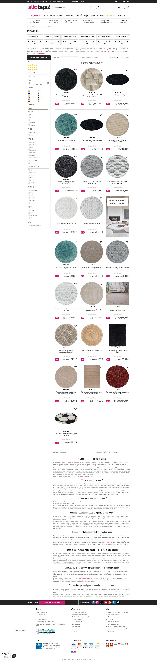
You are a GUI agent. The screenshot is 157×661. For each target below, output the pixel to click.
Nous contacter (41, 614)
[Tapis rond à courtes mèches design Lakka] (91, 166)
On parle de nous (41, 617)
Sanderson (33, 150)
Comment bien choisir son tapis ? (117, 626)
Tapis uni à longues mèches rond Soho (91, 141)
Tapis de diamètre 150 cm (69, 42)
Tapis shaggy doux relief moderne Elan (117, 351)
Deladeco (32, 155)
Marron (41, 95)
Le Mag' (123, 1)
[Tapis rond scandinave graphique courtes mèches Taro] (91, 293)
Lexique (74, 631)
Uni (31, 218)
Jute (31, 117)
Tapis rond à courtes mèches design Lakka (92, 182)
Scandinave (33, 200)
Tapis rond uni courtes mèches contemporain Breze (91, 268)
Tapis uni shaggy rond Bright (117, 95)
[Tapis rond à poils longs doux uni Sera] (66, 251)
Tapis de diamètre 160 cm (87, 42)
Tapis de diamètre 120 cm (122, 37)
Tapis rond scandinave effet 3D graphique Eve (92, 95)
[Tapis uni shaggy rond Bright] (117, 79)
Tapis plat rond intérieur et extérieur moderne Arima (117, 392)
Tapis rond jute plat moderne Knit (91, 350)
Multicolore (32, 97)
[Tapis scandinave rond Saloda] (66, 207)
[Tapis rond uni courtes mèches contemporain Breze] (91, 251)
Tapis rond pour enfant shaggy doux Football (66, 434)
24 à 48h (32, 76)
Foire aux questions (113, 621)
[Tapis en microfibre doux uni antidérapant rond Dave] (117, 293)
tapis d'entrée (40, 53)
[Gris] (38, 93)
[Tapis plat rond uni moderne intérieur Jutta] (117, 124)
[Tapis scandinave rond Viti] (91, 207)
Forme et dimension (43, 27)
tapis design (114, 491)
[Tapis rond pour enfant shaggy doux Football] (66, 418)
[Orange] (29, 99)
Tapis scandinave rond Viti (91, 223)
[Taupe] (29, 101)
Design (32, 193)
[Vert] (38, 101)
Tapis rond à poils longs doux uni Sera (66, 268)
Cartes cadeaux (76, 629)
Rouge (41, 99)
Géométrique (33, 215)
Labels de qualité (77, 619)
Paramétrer (21, 658)
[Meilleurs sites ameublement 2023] (52, 631)
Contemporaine (34, 190)
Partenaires (111, 631)
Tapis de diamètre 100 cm (87, 37)
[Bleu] (29, 93)
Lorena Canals (34, 160)
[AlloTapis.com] (39, 7)
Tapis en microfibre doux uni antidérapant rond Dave (117, 309)
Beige (31, 91)
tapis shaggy (58, 553)
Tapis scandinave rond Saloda (66, 223)
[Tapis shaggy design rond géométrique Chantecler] (66, 335)
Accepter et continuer (40, 658)
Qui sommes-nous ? (42, 612)
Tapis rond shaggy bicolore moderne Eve (66, 182)
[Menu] (9, 652)
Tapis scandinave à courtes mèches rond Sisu (66, 309)
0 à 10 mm (33, 172)
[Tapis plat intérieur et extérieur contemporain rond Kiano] (66, 376)
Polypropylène (33, 125)
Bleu (31, 93)
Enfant (31, 195)
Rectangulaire (33, 132)
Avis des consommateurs (79, 614)
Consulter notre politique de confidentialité (25, 647)
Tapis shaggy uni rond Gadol (66, 140)
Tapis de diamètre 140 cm (52, 42)
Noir (41, 97)
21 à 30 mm (33, 177)
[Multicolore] (29, 97)
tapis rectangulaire (67, 462)
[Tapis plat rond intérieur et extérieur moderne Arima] (117, 376)
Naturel (32, 198)
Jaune (31, 95)
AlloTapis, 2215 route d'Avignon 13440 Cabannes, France (50, 624)
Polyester (32, 122)
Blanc (41, 91)
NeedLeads (91, 659)
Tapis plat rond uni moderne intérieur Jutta (117, 141)
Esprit (31, 147)
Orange (32, 99)
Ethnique (32, 210)
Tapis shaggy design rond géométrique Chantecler (66, 351)
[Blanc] (38, 91)
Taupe (31, 101)
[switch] (6, 657)
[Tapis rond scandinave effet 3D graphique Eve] (91, 79)
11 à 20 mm (33, 175)
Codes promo (76, 624)
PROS (128, 1)
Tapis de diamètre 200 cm (104, 42)
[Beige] (29, 91)
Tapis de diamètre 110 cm (104, 37)
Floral (31, 213)
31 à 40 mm (33, 180)
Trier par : (56, 57)
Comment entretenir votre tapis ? (117, 629)
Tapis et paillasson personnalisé (81, 617)
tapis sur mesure (106, 48)
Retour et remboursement (79, 612)
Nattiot (31, 163)
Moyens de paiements (114, 617)
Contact (117, 1)
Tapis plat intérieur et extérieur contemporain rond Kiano (66, 392)
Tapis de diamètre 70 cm (52, 37)
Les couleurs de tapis (114, 624)
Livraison (110, 619)
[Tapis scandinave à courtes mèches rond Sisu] (66, 293)
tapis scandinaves (84, 578)
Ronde (31, 135)
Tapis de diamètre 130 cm (35, 42)
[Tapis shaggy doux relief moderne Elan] (117, 335)
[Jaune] (29, 95)
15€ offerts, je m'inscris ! (52, 602)
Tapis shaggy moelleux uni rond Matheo (66, 95)
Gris (41, 93)
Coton (31, 115)
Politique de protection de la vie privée (118, 612)
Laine (31, 120)
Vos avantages (76, 626)
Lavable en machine (35, 225)
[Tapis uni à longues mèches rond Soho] (91, 124)
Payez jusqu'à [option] (71, 1)
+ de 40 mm (33, 183)
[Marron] (38, 95)
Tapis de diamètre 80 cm (70, 37)
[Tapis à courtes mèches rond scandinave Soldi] (117, 166)
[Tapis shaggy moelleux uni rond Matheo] (66, 79)
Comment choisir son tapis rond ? (86, 476)
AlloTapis (29, 27)
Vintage (32, 203)
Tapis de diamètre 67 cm (35, 37)
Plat (31, 170)
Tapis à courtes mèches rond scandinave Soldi (117, 182)
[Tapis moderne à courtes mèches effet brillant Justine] (91, 376)
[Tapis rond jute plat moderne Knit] (91, 335)
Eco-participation (77, 621)
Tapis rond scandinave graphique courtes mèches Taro (91, 309)
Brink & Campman (35, 157)
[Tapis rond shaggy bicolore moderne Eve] (66, 166)
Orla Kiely (32, 145)
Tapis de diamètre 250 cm (122, 42)
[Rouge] (38, 99)
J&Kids (32, 142)
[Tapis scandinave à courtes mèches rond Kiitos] (117, 251)
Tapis (34, 27)
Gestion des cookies (113, 614)
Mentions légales (41, 619)
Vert (41, 101)
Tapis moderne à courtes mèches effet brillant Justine (91, 392)
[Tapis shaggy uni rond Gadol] (66, 124)
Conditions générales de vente (45, 621)
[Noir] (38, 97)
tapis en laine (111, 542)
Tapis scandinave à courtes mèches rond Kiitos (117, 268)
